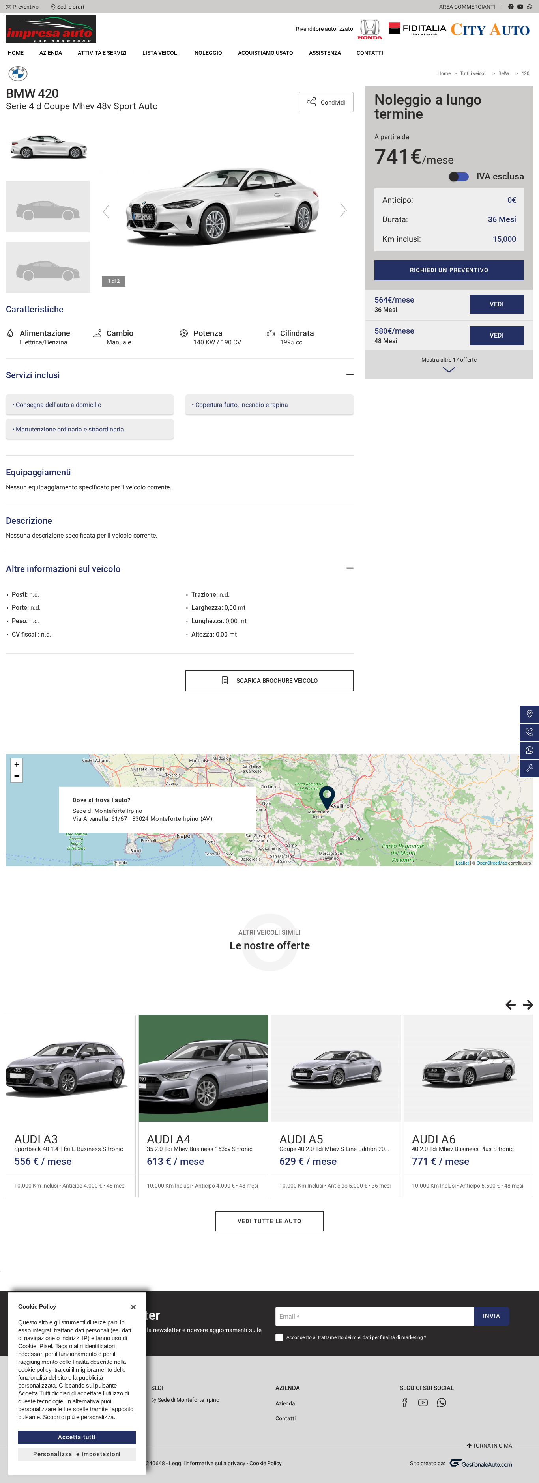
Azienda (50, 53)
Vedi (497, 304)
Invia (491, 1316)
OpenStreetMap (492, 862)
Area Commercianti (467, 7)
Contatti (370, 53)
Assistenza (325, 53)
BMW (503, 73)
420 (525, 73)
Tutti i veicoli (473, 73)
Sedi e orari (70, 7)
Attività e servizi (102, 53)
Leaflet (462, 862)
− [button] (16, 776)
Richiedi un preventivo (449, 270)
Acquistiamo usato (265, 53)
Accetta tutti (76, 1437)
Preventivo (26, 7)
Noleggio (208, 53)
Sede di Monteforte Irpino (188, 1400)
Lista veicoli (160, 53)
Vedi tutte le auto (269, 1221)
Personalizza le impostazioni (77, 1454)
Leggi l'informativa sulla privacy (207, 1463)
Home (16, 53)
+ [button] (16, 764)
